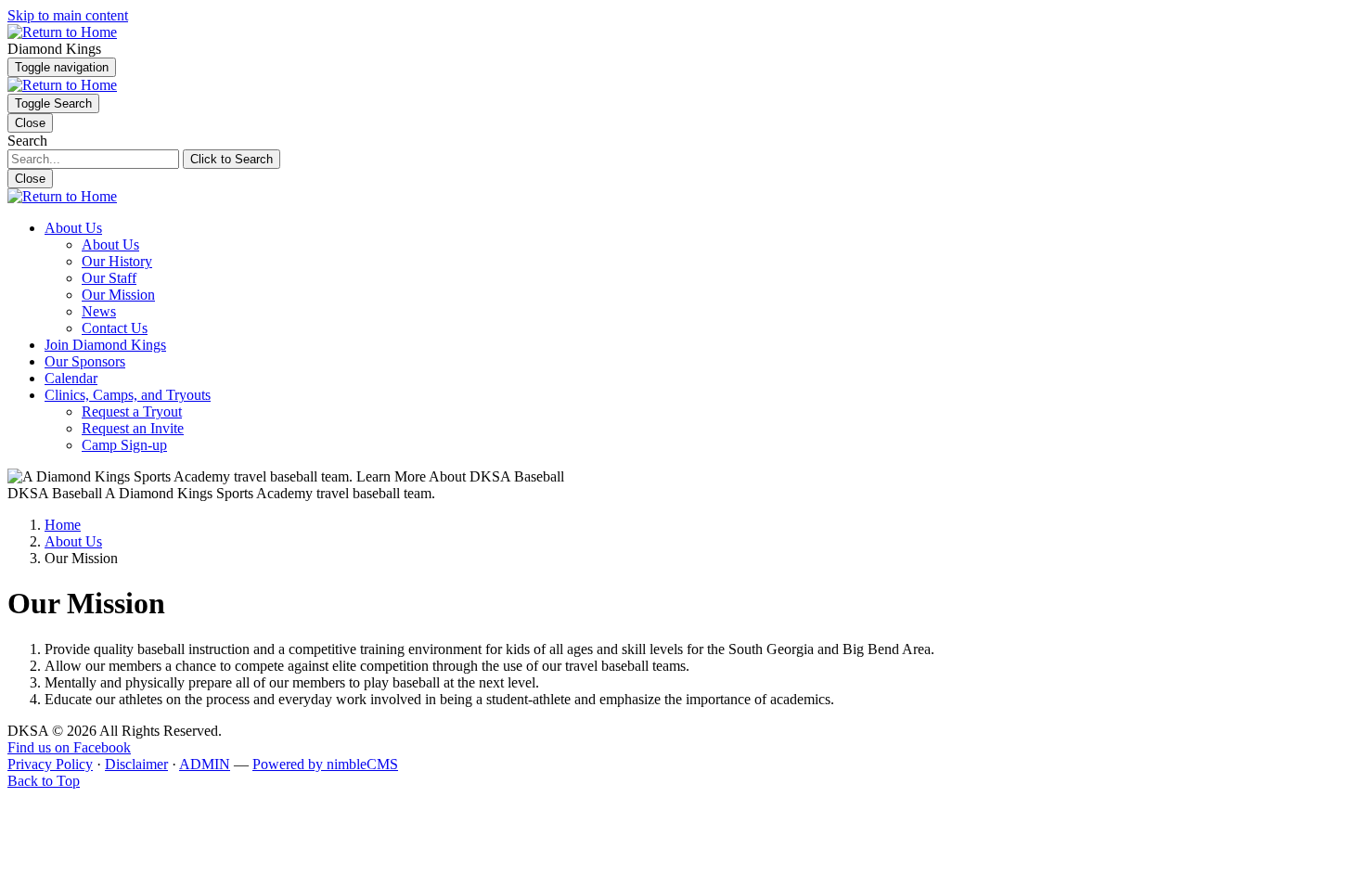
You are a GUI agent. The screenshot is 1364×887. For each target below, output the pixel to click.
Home (63, 525)
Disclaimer (136, 764)
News (99, 311)
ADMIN (204, 764)
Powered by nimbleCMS (325, 764)
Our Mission (118, 294)
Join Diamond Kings (105, 345)
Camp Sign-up (124, 445)
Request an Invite (133, 428)
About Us (73, 228)
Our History (117, 261)
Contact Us (115, 328)
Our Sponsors (85, 361)
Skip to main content (67, 15)
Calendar (71, 378)
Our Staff (109, 278)
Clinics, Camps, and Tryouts (128, 395)
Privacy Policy (50, 764)
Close (30, 179)
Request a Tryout (132, 411)
